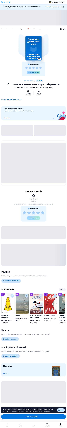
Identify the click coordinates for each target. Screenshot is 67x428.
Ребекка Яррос (35, 320)
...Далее (47, 411)
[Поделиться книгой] (64, 29)
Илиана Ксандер (50, 318)
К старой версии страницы (53, 7)
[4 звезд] (37, 68)
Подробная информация (10, 99)
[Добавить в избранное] (61, 29)
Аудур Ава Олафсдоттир (24, 318)
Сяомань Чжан (6, 320)
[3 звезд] (33, 68)
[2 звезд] (30, 68)
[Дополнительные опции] (64, 416)
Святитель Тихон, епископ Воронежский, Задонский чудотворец (33, 87)
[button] (33, 48)
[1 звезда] (26, 68)
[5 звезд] (40, 68)
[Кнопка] (12, 296)
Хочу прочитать (31, 417)
